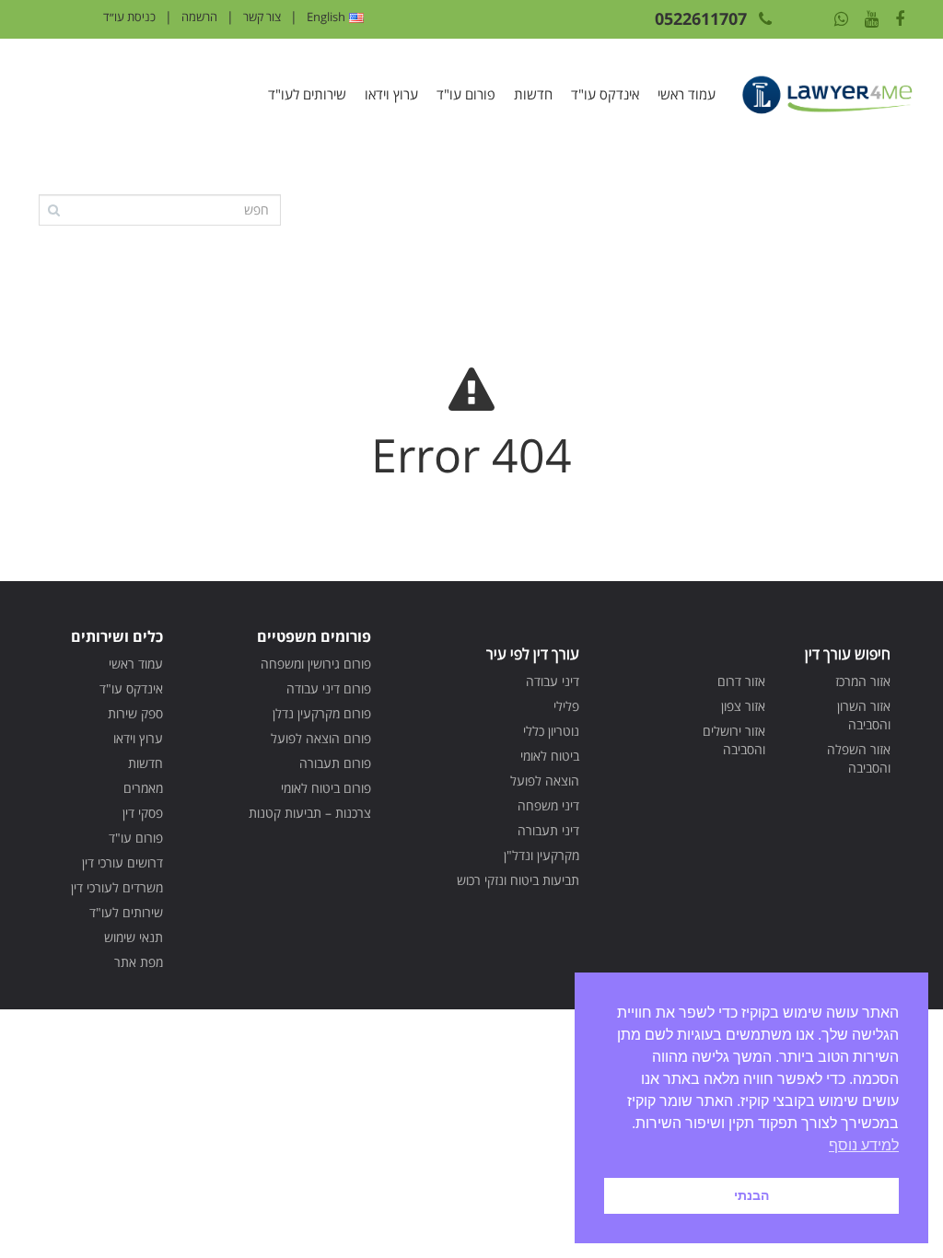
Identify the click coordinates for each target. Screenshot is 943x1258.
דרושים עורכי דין (122, 862)
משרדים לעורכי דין (117, 887)
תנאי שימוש (133, 937)
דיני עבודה (552, 681)
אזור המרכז (863, 681)
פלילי (566, 706)
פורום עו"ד (466, 94)
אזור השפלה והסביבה (859, 758)
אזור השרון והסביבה (864, 715)
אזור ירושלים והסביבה (734, 740)
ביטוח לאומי (549, 755)
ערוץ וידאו (391, 94)
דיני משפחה (548, 805)
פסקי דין (142, 812)
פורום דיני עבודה (328, 688)
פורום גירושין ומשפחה (316, 663)
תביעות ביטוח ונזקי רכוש (518, 880)
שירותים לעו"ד (307, 94)
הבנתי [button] (751, 1195)
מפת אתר (138, 962)
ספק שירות (135, 713)
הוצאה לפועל (544, 780)
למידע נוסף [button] (864, 1145)
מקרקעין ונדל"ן (541, 855)
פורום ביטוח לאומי (326, 788)
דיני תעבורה (548, 830)
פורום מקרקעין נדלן (322, 713)
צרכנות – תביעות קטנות (310, 812)
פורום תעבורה (335, 763)
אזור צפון (743, 706)
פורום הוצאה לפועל (321, 738)
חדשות (533, 94)
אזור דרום (741, 681)
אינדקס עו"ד (605, 94)
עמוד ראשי (687, 94)
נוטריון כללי (551, 731)
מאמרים (143, 788)
